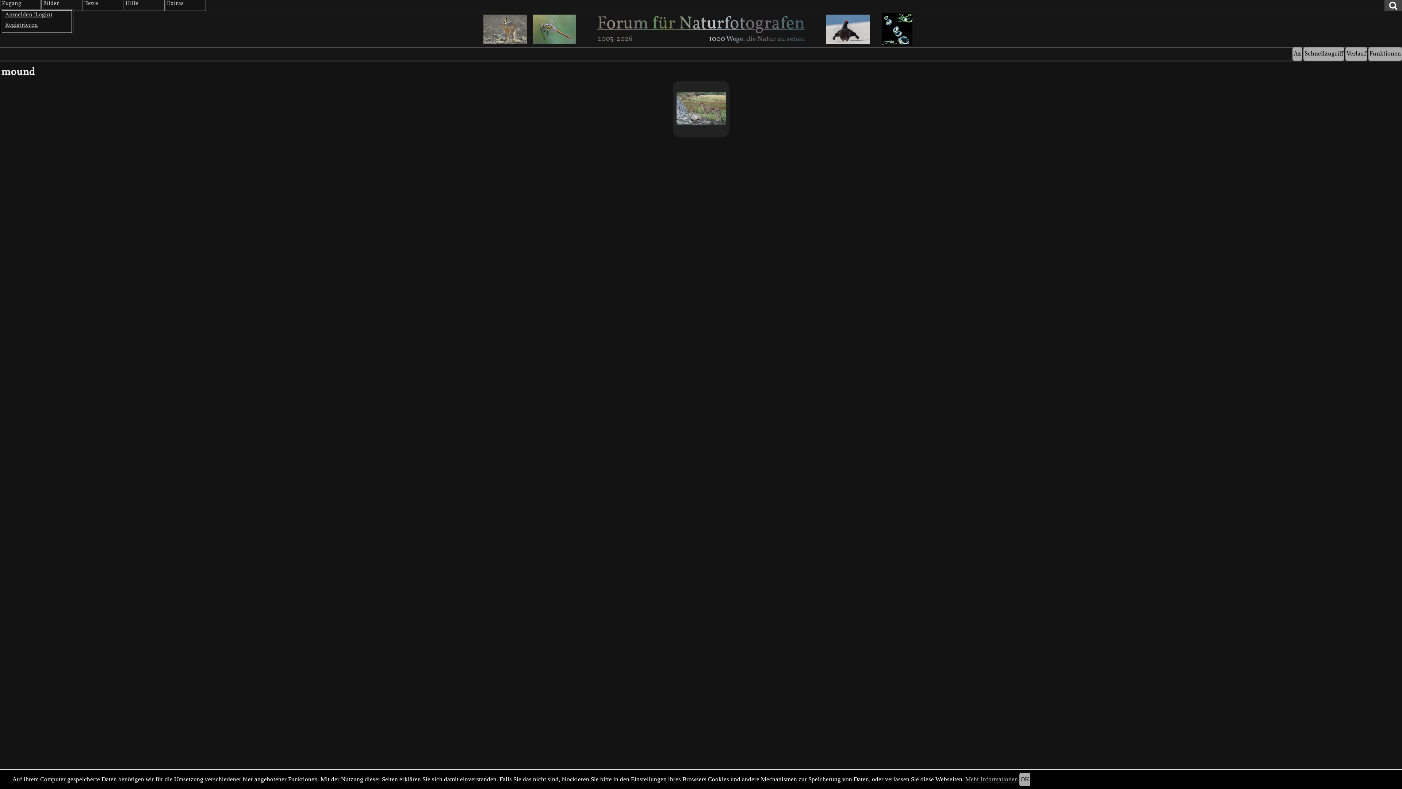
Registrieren (21, 25)
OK (1024, 779)
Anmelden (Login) (28, 15)
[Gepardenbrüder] (701, 109)
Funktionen (1385, 54)
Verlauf (1356, 54)
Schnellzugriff (1324, 54)
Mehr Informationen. (992, 779)
